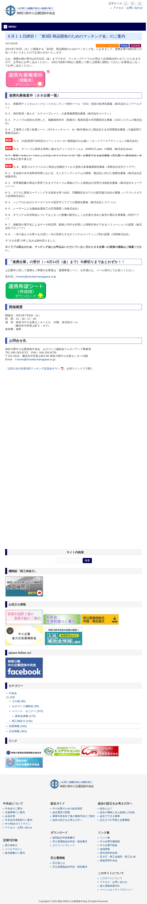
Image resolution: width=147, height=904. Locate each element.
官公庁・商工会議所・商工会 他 (118, 856)
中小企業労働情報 (110, 841)
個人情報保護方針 (110, 885)
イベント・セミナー (107, 45)
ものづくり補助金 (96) (25, 706)
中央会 (124, 45)
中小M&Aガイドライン (17, 823)
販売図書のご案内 (15, 852)
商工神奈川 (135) (22, 721)
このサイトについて (111, 878)
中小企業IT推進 (108, 845)
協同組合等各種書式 (63, 837)
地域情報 (105, 849)
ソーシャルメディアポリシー (116, 889)
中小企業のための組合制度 (67, 808)
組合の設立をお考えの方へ (67, 819)
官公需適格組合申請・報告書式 (69, 841)
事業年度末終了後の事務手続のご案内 (73, 816)
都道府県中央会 (108, 860)
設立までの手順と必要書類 (115, 819)
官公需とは (58, 863)
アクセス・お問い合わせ (128, 7)
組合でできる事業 (110, 816)
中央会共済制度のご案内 (18, 819)
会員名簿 (10, 816)
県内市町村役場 (108, 852)
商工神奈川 (11, 845)
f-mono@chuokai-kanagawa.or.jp (36, 276)
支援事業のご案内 (15, 812)
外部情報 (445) (18, 726)
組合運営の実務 (61, 812)
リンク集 (105, 837)
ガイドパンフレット (63, 845)
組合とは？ (106, 808)
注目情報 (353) (18, 731)
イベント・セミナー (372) (27, 711)
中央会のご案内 (13, 808)
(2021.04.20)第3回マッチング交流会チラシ (34, 368)
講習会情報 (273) (25, 716)
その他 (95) (19, 701)
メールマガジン (13, 849)
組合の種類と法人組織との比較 (117, 812)
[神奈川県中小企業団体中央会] (32, 16)
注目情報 (135, 45)
